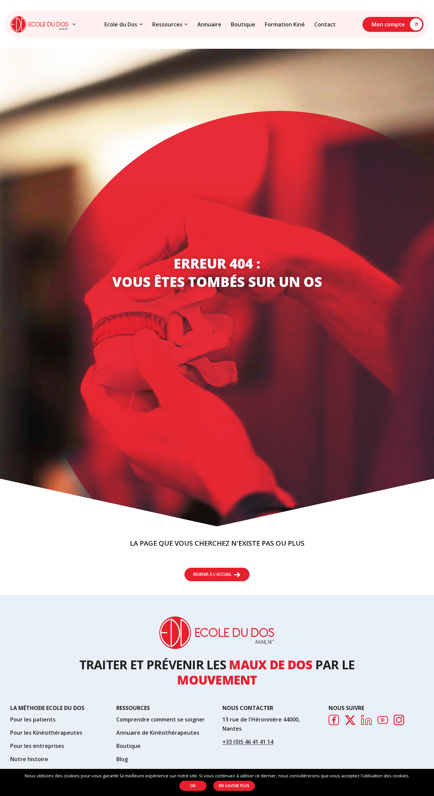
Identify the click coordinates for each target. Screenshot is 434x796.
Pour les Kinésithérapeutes (46, 732)
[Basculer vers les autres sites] (74, 24)
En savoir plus (234, 786)
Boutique (243, 24)
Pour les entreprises (37, 746)
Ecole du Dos (120, 24)
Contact (325, 24)
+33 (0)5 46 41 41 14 (247, 742)
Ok (193, 786)
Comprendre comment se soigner (160, 719)
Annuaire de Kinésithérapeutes (157, 732)
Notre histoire (29, 759)
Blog (122, 759)
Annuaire (209, 24)
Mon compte (388, 24)
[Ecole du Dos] (39, 24)
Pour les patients (33, 719)
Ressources (167, 24)
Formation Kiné (285, 24)
